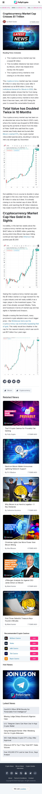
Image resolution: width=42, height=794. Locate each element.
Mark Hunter (11, 586)
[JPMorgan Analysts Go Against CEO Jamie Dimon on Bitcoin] (21, 565)
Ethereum (27, 237)
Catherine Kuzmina (14, 510)
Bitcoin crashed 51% (11, 134)
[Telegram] (30, 773)
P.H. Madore (11, 472)
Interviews (20, 768)
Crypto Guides (30, 766)
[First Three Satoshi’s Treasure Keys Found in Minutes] (21, 603)
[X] (21, 773)
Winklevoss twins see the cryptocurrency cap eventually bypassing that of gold (21, 323)
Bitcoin (9, 390)
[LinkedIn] (16, 773)
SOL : (25, 7)
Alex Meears (11, 548)
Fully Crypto (11, 434)
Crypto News (9, 766)
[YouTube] (26, 773)
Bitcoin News (20, 766)
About (10, 778)
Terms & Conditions (20, 778)
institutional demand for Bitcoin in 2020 (18, 89)
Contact (31, 778)
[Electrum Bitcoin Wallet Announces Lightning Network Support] (21, 451)
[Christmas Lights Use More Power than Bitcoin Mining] (21, 527)
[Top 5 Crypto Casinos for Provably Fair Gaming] (21, 413)
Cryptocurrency (24, 390)
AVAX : (9, 7)
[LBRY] (35, 773)
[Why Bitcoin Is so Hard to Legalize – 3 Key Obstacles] (21, 489)
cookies (23, 789)
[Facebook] (7, 773)
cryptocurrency (12, 81)
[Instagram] (11, 773)
